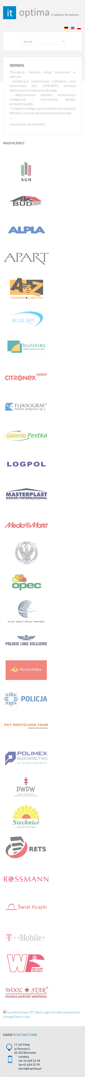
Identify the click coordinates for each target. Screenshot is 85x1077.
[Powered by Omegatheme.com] (42, 1014)
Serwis (16, 65)
